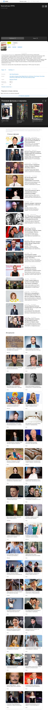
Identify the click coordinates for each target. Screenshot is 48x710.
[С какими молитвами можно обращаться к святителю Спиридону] (14, 401)
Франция (11, 79)
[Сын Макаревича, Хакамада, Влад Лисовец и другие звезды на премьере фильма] (14, 438)
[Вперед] (45, 101)
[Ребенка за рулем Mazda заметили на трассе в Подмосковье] (14, 662)
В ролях (2, 76)
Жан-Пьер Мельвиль (14, 74)
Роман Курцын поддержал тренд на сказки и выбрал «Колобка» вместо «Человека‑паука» (32, 166)
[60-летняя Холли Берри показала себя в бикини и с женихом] (33, 644)
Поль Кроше (36, 76)
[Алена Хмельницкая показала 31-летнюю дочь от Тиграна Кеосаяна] (33, 382)
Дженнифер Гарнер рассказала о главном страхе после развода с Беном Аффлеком (33, 230)
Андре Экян (17, 77)
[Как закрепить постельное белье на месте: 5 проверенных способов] (33, 419)
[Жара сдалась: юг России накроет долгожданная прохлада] (14, 588)
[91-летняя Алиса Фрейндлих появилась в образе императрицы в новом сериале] (14, 700)
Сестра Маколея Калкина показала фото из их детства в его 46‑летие (33, 307)
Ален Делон (12, 76)
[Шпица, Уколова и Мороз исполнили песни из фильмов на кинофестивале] (14, 569)
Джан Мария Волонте (23, 76)
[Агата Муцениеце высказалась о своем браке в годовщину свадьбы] (33, 606)
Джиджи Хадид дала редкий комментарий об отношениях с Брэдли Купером (33, 153)
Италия (15, 79)
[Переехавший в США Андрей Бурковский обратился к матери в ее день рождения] (33, 345)
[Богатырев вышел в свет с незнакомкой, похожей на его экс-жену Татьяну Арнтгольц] (33, 494)
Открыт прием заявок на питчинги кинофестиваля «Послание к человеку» (32, 282)
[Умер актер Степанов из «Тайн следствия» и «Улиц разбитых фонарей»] (33, 588)
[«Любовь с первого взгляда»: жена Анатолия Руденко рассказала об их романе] (33, 513)
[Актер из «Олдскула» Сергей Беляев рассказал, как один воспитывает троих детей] (14, 457)
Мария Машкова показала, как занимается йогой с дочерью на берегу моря (32, 320)
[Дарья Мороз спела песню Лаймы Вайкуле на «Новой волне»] (33, 662)
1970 (8, 44)
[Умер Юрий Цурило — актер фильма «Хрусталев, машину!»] (14, 681)
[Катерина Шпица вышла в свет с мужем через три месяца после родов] (33, 475)
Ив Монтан (31, 76)
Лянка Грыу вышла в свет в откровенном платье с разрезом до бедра (32, 192)
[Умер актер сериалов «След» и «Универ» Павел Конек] (14, 494)
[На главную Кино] (6, 1)
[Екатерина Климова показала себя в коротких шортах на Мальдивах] (14, 606)
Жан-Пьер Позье (24, 77)
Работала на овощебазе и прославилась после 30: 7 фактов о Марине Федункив (32, 295)
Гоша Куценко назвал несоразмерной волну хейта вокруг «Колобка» (33, 256)
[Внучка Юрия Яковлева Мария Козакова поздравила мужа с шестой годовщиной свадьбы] (14, 625)
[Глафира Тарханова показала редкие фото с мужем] (14, 532)
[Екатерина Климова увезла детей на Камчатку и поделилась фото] (14, 475)
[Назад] (43, 101)
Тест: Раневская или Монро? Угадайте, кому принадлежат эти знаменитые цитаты (33, 217)
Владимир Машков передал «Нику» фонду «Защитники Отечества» (32, 243)
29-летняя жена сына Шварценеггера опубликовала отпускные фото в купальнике (32, 179)
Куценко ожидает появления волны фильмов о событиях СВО (33, 205)
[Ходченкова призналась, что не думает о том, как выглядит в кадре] (33, 700)
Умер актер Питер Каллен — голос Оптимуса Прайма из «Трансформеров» (33, 140)
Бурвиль (17, 76)
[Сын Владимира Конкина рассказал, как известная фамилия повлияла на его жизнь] (33, 438)
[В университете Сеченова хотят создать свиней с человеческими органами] (33, 457)
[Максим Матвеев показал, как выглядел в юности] (33, 625)
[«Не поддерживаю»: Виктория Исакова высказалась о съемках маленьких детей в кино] (14, 419)
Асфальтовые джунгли (37, 120)
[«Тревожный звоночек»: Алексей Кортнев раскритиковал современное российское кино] (14, 363)
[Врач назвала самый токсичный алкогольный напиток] (14, 513)
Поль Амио (42, 76)
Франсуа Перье (31, 77)
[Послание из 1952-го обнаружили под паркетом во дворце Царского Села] (14, 345)
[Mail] (4, 1)
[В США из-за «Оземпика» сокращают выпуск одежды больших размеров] (33, 532)
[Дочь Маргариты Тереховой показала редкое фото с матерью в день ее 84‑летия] (14, 382)
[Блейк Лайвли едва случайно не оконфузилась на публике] (14, 644)
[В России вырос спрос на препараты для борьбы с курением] (14, 550)
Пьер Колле (12, 77)
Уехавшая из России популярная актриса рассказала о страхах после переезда (33, 269)
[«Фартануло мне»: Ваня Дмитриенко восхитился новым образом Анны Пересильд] (33, 550)
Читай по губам (4, 120)
